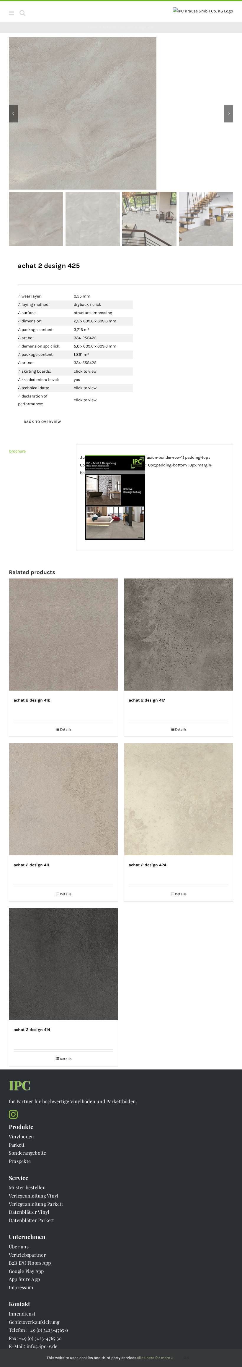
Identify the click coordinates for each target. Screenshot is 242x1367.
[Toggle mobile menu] (12, 13)
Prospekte (20, 1161)
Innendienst (22, 1314)
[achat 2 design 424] (178, 799)
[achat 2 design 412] (63, 635)
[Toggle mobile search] (22, 13)
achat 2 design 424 (147, 864)
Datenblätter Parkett (31, 1220)
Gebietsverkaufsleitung (34, 1322)
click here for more (154, 1357)
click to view (85, 371)
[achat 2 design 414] (63, 964)
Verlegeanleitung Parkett (36, 1204)
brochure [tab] (17, 451)
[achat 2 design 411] (63, 799)
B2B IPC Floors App (30, 1263)
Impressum (21, 1287)
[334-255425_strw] (121, 113)
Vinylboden (21, 1136)
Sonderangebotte (27, 1153)
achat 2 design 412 (32, 700)
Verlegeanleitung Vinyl (33, 1196)
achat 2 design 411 (31, 864)
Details (65, 729)
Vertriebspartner (27, 1255)
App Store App (24, 1279)
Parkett (17, 1145)
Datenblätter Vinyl (29, 1212)
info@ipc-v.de (42, 1346)
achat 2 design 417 (147, 700)
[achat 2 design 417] (178, 635)
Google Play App (26, 1271)
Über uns (19, 1246)
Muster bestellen (27, 1187)
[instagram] (13, 1114)
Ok (186, 1357)
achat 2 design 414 (32, 1029)
